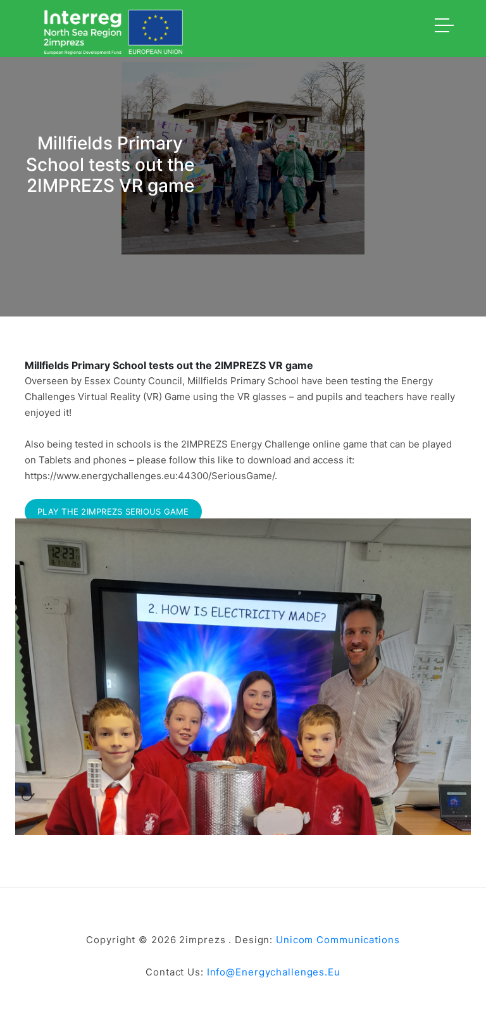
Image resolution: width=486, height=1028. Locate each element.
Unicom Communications (337, 940)
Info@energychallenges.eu (273, 972)
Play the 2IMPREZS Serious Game (113, 511)
